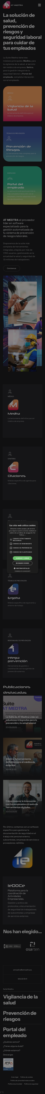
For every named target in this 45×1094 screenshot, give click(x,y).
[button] (22, 568)
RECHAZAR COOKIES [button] (22, 563)
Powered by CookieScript (22, 571)
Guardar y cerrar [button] (22, 558)
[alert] (22, 547)
